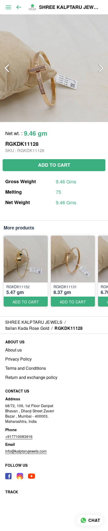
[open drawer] (8, 7)
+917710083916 (19, 436)
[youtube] (31, 476)
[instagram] (20, 476)
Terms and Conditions (25, 368)
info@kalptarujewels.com (26, 451)
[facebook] (8, 476)
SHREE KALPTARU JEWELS (69, 7)
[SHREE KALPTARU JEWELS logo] (32, 7)
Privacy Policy (18, 359)
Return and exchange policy (31, 377)
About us (13, 350)
